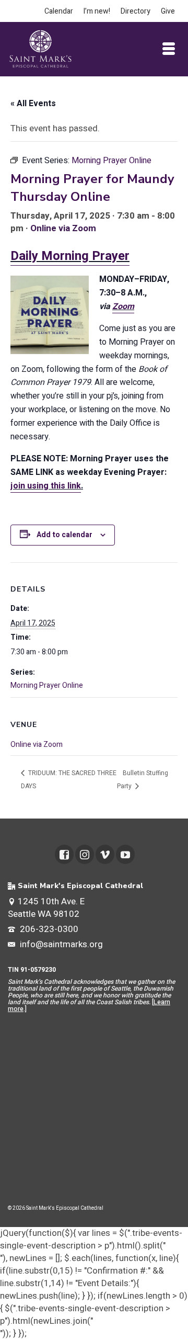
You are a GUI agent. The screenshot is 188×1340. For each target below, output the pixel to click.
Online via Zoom (63, 228)
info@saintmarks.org (60, 944)
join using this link (45, 486)
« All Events (33, 103)
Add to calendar (64, 534)
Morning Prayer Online (46, 685)
